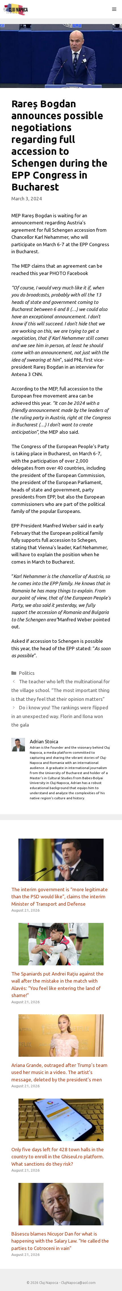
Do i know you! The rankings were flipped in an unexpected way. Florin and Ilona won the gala (59, 716)
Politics (27, 673)
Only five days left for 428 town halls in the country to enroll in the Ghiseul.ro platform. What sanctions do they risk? (57, 1157)
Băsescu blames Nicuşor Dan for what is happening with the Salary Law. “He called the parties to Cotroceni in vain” (60, 1241)
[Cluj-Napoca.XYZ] (15, 9)
